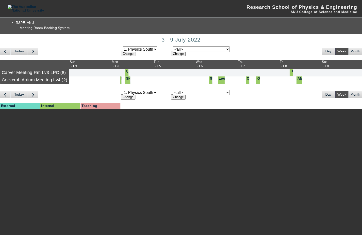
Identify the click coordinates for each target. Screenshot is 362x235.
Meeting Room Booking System (45, 28)
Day (328, 51)
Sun (72, 61)
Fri (281, 61)
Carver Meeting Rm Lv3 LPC (33, 72)
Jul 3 (73, 66)
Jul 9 (325, 66)
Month (355, 51)
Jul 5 (157, 66)
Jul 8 (283, 66)
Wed (199, 61)
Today (19, 51)
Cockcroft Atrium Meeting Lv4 (34, 79)
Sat (324, 61)
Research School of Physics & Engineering (302, 7)
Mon (115, 61)
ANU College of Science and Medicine (324, 12)
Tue (156, 61)
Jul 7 (241, 66)
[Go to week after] (33, 51)
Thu (240, 61)
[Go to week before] (5, 51)
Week (341, 51)
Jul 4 (115, 66)
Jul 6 (199, 66)
